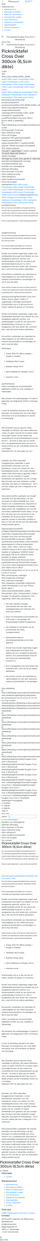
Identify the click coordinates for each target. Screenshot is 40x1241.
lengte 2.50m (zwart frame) (18, 84)
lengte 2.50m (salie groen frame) (20, 97)
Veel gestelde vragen (12, 17)
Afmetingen (16, 876)
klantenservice (13, 1213)
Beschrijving (6, 876)
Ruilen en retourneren (12, 14)
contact (9, 1177)
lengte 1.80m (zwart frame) (13, 79)
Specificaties (26, 876)
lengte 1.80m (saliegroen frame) (14, 92)
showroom (23, 1213)
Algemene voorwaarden (13, 22)
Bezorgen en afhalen (12, 12)
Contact (7, 30)
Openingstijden (10, 25)
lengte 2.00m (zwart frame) (18, 187)
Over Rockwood (10, 20)
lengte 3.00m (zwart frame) (18, 192)
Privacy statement (11, 27)
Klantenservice (10, 9)
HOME (4, 1213)
